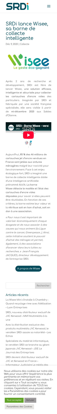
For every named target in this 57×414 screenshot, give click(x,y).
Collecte (24, 44)
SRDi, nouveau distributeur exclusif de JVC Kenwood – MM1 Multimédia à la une (28, 316)
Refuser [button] (30, 400)
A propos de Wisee (28, 268)
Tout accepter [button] (14, 400)
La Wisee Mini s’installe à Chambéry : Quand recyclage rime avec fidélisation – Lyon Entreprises (28, 304)
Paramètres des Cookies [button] (19, 407)
